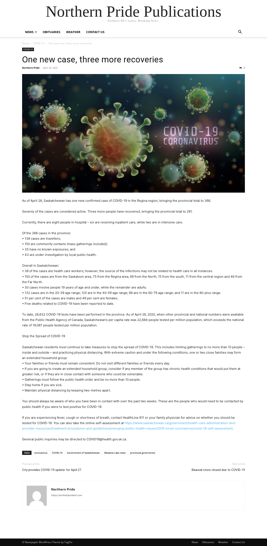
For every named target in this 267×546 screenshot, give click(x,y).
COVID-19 (38, 43)
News (29, 32)
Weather (73, 32)
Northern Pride (31, 67)
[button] (240, 32)
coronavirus (40, 452)
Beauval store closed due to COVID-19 (218, 470)
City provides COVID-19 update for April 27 (51, 470)
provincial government (142, 452)
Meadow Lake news (115, 452)
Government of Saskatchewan (83, 452)
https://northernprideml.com (66, 495)
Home (25, 43)
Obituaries (51, 32)
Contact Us (95, 32)
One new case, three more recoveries (92, 59)
